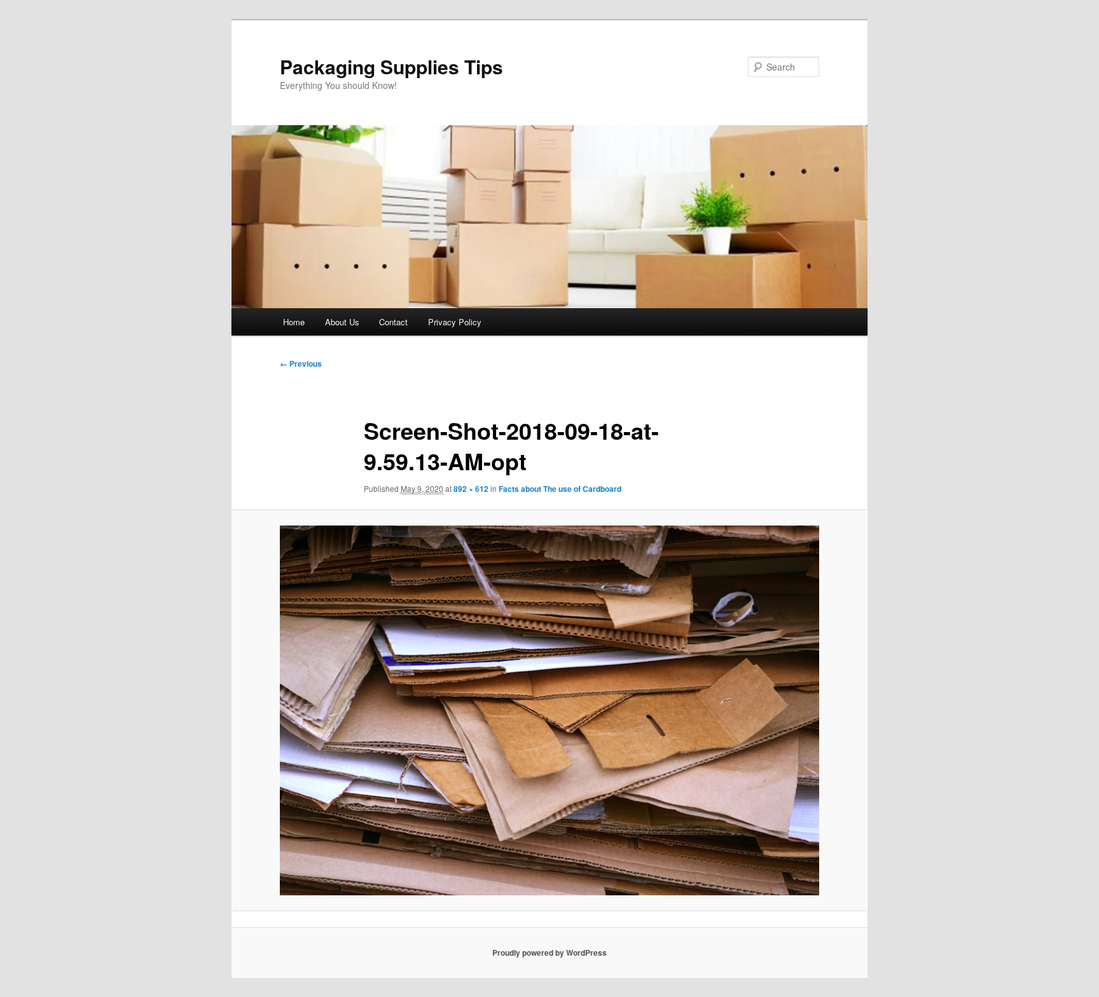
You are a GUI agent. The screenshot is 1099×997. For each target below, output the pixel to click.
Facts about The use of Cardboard (560, 488)
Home (294, 322)
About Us (342, 322)
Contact (393, 322)
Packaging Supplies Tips (391, 66)
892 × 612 (470, 488)
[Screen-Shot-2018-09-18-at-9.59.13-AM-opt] (549, 710)
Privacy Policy (454, 322)
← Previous (301, 363)
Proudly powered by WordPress (549, 952)
